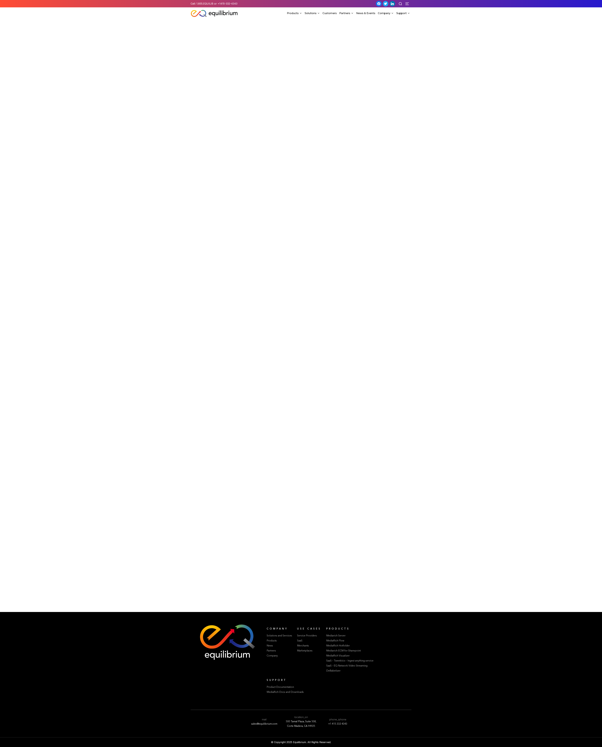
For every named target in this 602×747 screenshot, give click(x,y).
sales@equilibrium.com (264, 724)
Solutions (311, 13)
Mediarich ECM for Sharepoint (343, 651)
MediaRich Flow (335, 641)
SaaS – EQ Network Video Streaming (346, 666)
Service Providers (307, 636)
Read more (222, 184)
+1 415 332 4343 (337, 724)
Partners (344, 13)
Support (401, 13)
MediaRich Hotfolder (338, 646)
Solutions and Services (279, 636)
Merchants (303, 646)
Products (293, 13)
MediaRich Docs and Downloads (285, 692)
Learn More (226, 192)
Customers (329, 13)
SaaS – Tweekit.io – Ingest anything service (349, 661)
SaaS (299, 641)
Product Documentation (280, 687)
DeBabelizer (333, 671)
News (270, 646)
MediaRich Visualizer (338, 656)
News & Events (365, 13)
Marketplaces (304, 651)
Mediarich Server (336, 636)
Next (308, 605)
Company (384, 13)
